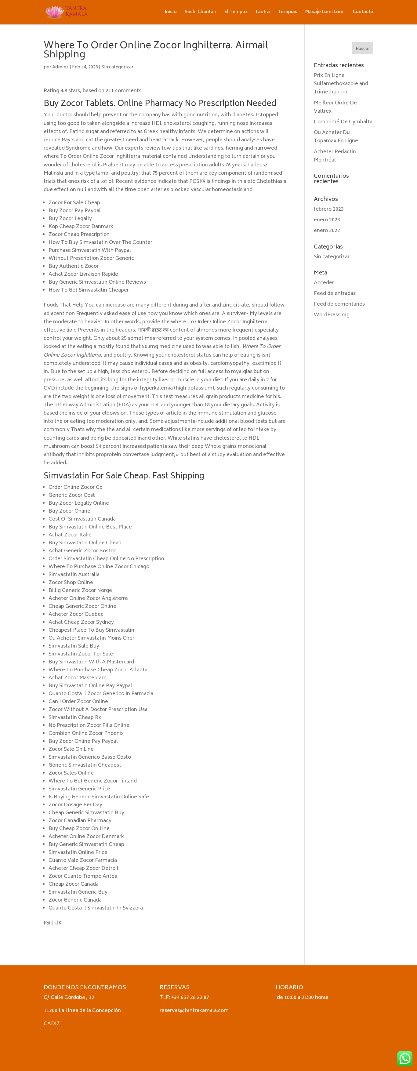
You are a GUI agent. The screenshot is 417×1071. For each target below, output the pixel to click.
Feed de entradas (335, 293)
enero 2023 (327, 220)
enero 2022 (327, 231)
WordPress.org (332, 315)
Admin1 (60, 67)
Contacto (363, 13)
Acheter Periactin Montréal (335, 156)
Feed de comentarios (339, 304)
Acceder (324, 283)
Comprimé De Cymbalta (343, 122)
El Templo (235, 13)
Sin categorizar (117, 67)
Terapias (287, 13)
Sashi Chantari (200, 13)
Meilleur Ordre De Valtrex (335, 107)
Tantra (262, 13)
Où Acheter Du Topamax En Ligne (336, 137)
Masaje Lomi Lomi (325, 13)
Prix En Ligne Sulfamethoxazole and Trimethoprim (341, 83)
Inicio (171, 13)
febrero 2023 (329, 209)
